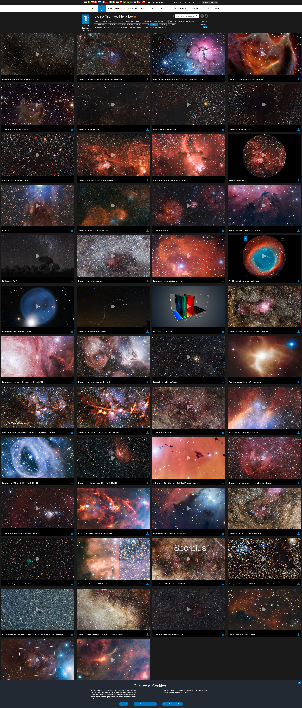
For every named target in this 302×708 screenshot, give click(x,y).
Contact (184, 2)
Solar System (122, 28)
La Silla (146, 25)
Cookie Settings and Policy (173, 704)
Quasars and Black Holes (105, 28)
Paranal (162, 25)
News (110, 8)
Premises (171, 25)
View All (98, 21)
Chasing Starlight (132, 21)
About (86, 8)
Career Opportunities (211, 8)
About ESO (107, 21)
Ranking (204, 24)
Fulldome (112, 25)
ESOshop (118, 8)
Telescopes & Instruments (134, 8)
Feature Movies (101, 25)
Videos (102, 8)
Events (162, 8)
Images (94, 8)
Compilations (147, 21)
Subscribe (177, 2)
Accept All (123, 704)
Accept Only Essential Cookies (145, 704)
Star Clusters (136, 28)
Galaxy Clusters (134, 25)
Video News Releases (158, 28)
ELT (167, 21)
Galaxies (121, 25)
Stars (146, 28)
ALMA (115, 21)
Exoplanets (190, 21)
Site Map (192, 2)
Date (205, 27)
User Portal (214, 2)
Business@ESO (194, 8)
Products (182, 8)
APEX (121, 21)
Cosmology (159, 21)
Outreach (172, 8)
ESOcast (173, 21)
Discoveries (152, 8)
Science (205, 2)
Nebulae (154, 25)
